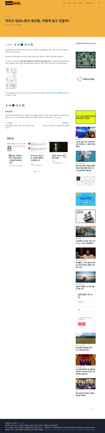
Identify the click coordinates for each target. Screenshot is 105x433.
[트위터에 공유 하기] (18, 44)
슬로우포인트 (78, 284)
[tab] (36, 171)
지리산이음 (7, 25)
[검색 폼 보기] (99, 3)
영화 (83, 260)
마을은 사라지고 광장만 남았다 (58, 157)
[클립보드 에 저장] (32, 44)
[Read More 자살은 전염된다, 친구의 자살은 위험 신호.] (86, 277)
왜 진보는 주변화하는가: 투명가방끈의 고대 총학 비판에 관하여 (15, 159)
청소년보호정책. (60, 430)
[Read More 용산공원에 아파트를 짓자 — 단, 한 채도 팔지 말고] (86, 338)
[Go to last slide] (9, 156)
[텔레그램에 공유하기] (25, 44)
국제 (77, 391)
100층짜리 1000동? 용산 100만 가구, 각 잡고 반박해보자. (85, 242)
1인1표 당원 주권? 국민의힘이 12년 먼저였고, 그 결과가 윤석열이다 (85, 144)
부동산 (77, 345)
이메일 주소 (81, 302)
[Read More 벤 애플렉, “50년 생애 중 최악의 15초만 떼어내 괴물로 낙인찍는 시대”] (86, 253)
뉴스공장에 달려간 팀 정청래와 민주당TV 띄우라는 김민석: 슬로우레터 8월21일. (85, 371)
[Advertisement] (85, 97)
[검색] (91, 408)
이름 (79, 309)
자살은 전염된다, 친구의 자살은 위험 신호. (85, 287)
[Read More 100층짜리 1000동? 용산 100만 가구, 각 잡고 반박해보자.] (86, 231)
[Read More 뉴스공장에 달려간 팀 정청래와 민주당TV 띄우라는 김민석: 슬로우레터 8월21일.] (86, 359)
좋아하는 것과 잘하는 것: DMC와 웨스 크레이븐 (56, 124)
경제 (80, 238)
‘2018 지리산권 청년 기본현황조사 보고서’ (57, 93)
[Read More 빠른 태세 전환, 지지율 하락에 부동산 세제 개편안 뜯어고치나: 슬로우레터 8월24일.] (86, 156)
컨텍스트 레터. (79, 163)
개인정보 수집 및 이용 (88, 317)
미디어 (79, 260)
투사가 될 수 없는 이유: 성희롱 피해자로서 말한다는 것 (37, 158)
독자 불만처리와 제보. (89, 430)
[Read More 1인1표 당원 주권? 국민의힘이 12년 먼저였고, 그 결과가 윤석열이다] (86, 132)
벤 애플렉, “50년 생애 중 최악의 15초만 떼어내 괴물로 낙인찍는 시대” (85, 264)
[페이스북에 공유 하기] (15, 44)
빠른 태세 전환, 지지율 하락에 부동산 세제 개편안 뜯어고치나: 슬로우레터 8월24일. (85, 168)
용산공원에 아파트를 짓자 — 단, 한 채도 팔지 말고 (85, 348)
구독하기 (82, 324)
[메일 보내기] (28, 44)
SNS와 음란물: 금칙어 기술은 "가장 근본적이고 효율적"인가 (19, 125)
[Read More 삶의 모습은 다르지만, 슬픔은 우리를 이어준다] (86, 383)
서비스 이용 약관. (49, 430)
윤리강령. (79, 430)
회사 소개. (21, 423)
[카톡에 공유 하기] (22, 44)
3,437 (86, 183)
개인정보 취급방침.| (71, 430)
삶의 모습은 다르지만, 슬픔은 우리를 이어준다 (85, 394)
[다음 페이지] (65, 156)
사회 (9, 17)
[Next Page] (92, 183)
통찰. (77, 238)
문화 (77, 260)
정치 (77, 139)
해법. (75, 3)
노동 (6, 17)
